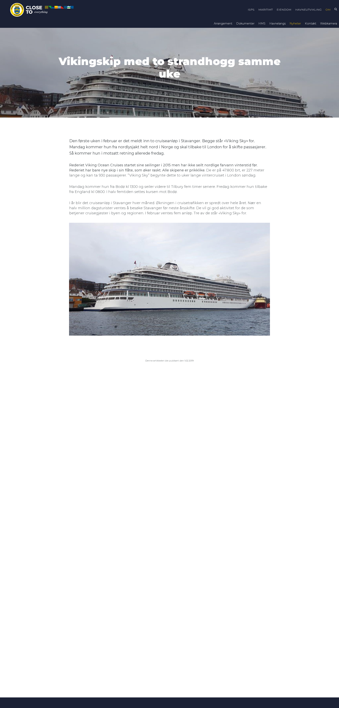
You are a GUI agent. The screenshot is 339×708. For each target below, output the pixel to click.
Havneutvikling (308, 9)
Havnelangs (277, 23)
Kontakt (310, 23)
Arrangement (223, 23)
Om (328, 9)
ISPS (251, 9)
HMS (261, 23)
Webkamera (328, 23)
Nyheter (295, 23)
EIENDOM (284, 9)
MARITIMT (265, 9)
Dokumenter (245, 23)
